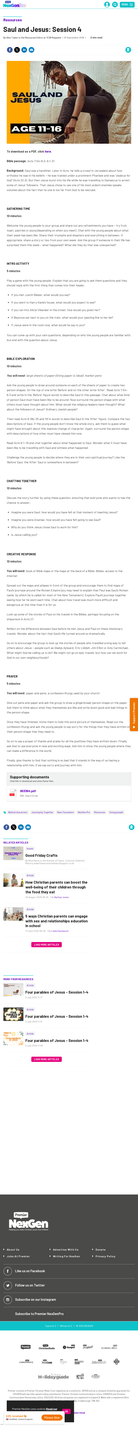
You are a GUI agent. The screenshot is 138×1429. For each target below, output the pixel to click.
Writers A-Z (66, 1325)
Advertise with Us (66, 1249)
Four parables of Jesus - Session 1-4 (56, 992)
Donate (101, 1249)
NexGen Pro (84, 812)
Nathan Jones (61, 897)
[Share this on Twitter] (17, 50)
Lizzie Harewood (59, 930)
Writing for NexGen (66, 1256)
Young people (116, 812)
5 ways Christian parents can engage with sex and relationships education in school (56, 921)
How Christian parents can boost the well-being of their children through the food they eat (56, 887)
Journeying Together (42, 812)
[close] (131, 42)
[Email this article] (31, 50)
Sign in (88, 42)
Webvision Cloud (77, 1412)
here (48, 151)
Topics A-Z (50, 1325)
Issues (30, 848)
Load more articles (46, 944)
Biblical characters (17, 812)
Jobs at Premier (18, 1256)
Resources (12, 19)
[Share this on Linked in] (24, 50)
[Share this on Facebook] (10, 50)
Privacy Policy (106, 1256)
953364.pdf (28, 791)
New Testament (65, 812)
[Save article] (128, 50)
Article (30, 875)
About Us (13, 1249)
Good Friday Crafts (41, 855)
